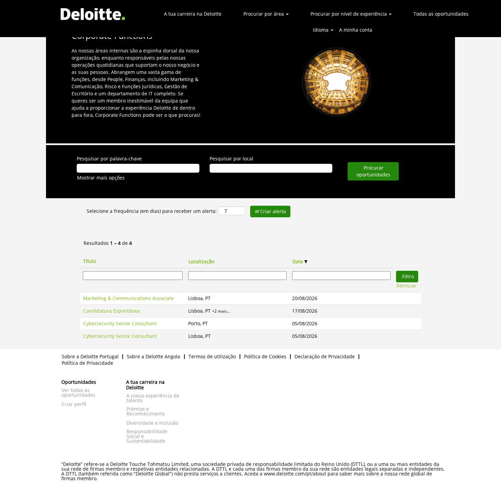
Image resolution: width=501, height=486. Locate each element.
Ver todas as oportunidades (78, 393)
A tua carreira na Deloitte (193, 14)
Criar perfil (74, 404)
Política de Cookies (265, 356)
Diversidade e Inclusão (152, 423)
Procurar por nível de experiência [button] (349, 14)
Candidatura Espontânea (111, 311)
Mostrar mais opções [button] (101, 177)
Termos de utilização (212, 356)
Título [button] (89, 261)
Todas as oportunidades (441, 14)
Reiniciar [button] (406, 285)
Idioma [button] (321, 30)
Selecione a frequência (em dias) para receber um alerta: (152, 211)
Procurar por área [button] (264, 14)
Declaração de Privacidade (324, 356)
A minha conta (355, 30)
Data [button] (298, 261)
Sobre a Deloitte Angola (153, 356)
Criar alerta (272, 211)
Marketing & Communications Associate (128, 298)
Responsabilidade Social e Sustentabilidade (146, 436)
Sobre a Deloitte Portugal (90, 356)
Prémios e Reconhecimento (145, 411)
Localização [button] (201, 261)
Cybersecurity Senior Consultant (120, 323)
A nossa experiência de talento (152, 398)
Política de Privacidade (87, 363)
